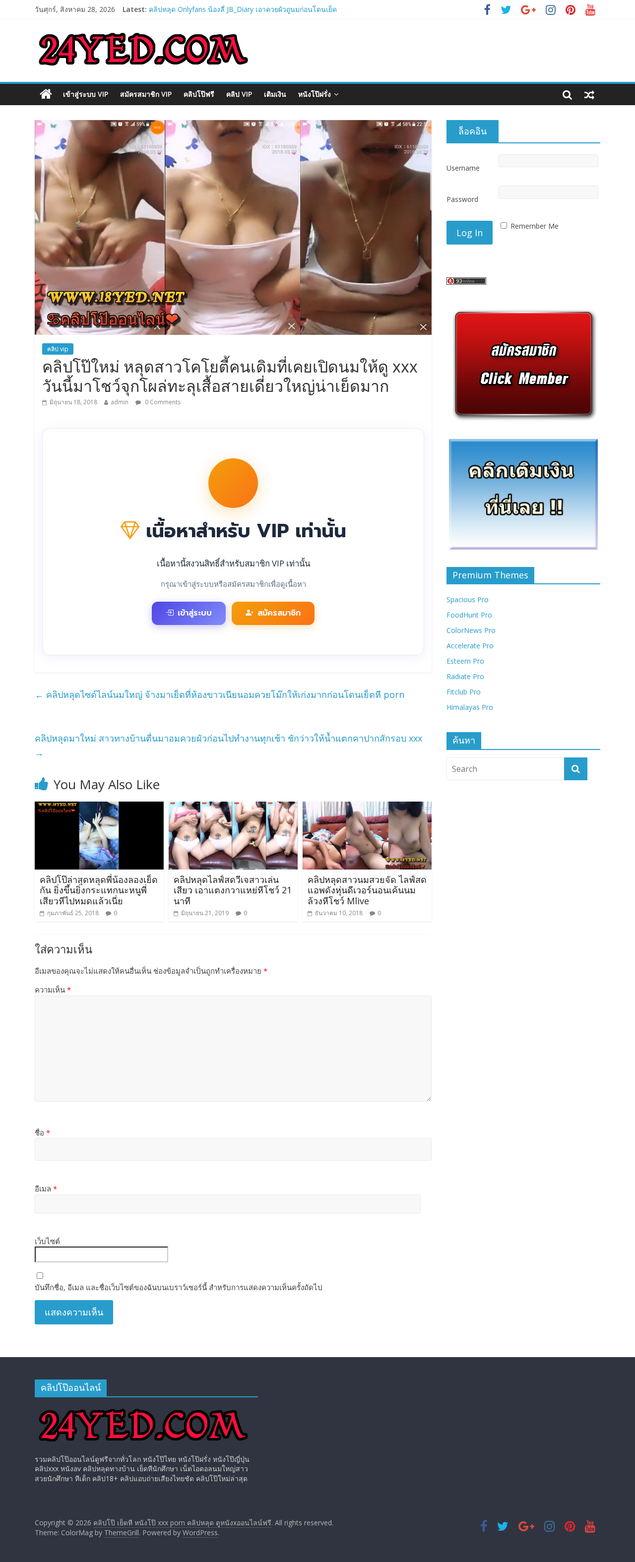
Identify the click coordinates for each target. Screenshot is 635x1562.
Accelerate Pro (470, 645)
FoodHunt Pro (469, 615)
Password (462, 199)
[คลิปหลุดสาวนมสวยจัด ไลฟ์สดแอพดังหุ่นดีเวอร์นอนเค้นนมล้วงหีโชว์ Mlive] (367, 807)
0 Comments (162, 402)
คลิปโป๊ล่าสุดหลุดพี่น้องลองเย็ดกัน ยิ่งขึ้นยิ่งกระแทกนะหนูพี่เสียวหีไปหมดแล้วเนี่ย (99, 890)
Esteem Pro (465, 661)
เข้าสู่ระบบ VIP (85, 94)
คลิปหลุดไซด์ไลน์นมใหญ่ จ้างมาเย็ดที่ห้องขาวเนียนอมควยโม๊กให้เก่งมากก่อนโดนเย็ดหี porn (219, 694)
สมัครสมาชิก (279, 613)
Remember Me (534, 226)
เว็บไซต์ (47, 1241)
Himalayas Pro (469, 707)
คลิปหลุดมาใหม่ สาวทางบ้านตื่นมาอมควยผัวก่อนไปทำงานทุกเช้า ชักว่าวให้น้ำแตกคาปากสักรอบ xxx (228, 745)
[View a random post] (589, 94)
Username (463, 168)
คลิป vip (239, 94)
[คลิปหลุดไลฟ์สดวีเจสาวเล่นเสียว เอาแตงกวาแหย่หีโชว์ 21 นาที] (233, 807)
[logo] (143, 1409)
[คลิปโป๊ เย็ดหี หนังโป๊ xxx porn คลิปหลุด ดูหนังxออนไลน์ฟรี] (46, 94)
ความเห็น (53, 990)
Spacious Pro (467, 599)
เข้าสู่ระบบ (195, 613)
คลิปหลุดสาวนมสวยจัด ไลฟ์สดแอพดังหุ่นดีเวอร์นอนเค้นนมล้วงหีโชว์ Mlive (367, 890)
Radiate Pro (465, 676)
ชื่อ (42, 1132)
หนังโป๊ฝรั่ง (314, 94)
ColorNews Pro (471, 630)
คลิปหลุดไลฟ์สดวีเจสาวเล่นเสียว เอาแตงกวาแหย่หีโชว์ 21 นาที (233, 890)
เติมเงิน (275, 94)
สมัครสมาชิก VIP (146, 94)
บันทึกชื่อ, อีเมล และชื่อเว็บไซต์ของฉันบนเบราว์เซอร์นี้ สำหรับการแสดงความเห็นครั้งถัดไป (178, 1287)
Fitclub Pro (463, 691)
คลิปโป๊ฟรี (199, 94)
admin (119, 402)
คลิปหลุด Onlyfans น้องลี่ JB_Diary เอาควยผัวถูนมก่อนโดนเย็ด (243, 9)
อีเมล (46, 1188)
